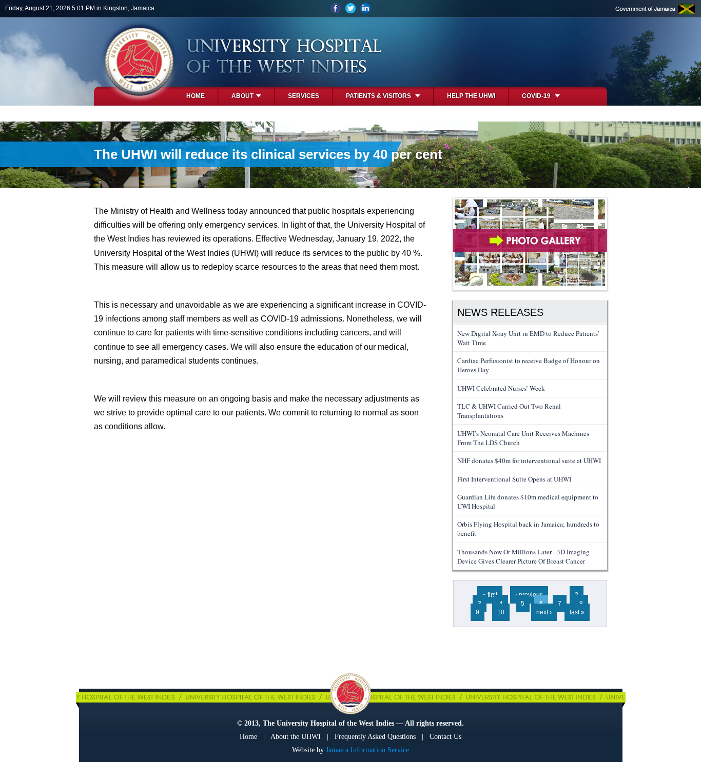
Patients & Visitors (379, 95)
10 (500, 612)
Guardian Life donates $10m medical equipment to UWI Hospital (527, 501)
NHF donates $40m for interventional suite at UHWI (529, 460)
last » (577, 612)
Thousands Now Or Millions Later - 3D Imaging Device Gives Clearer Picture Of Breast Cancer (523, 556)
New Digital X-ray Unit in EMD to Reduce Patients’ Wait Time (528, 338)
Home (195, 95)
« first (489, 594)
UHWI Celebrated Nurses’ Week (501, 388)
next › (544, 612)
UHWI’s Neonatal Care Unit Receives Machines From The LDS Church (523, 438)
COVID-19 (537, 95)
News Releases (500, 312)
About (242, 95)
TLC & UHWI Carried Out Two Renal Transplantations (509, 411)
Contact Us (445, 736)
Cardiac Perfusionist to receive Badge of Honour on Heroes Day (528, 365)
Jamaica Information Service (367, 750)
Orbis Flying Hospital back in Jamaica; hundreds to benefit (528, 528)
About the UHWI (295, 736)
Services (303, 95)
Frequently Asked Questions (375, 736)
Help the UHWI (471, 95)
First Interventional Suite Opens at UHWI (514, 479)
